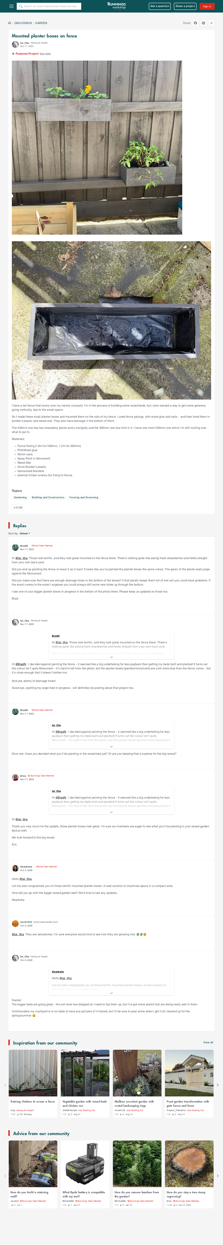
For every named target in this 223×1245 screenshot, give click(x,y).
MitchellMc (68, 1201)
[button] (15, 44)
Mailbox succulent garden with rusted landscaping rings (134, 1103)
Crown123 (120, 1110)
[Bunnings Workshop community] (117, 6)
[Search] (20, 6)
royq (12, 1110)
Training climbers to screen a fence (32, 1101)
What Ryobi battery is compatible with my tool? (84, 1194)
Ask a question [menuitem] (160, 6)
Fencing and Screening (84, 498)
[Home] (9, 23)
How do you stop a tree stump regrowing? (186, 1194)
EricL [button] (23, 775)
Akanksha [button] (26, 866)
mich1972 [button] (26, 922)
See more (45, 53)
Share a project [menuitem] (185, 6)
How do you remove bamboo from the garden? (137, 1194)
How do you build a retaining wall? (29, 1194)
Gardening (20, 498)
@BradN (21, 664)
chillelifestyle (70, 1110)
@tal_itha (22, 558)
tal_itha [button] (24, 42)
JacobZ (14, 1201)
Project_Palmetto (176, 1110)
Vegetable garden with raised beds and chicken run (85, 1103)
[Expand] (111, 657)
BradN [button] (24, 545)
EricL (169, 1201)
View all (208, 1043)
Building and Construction (48, 498)
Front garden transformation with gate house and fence (188, 1103)
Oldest (24, 533)
